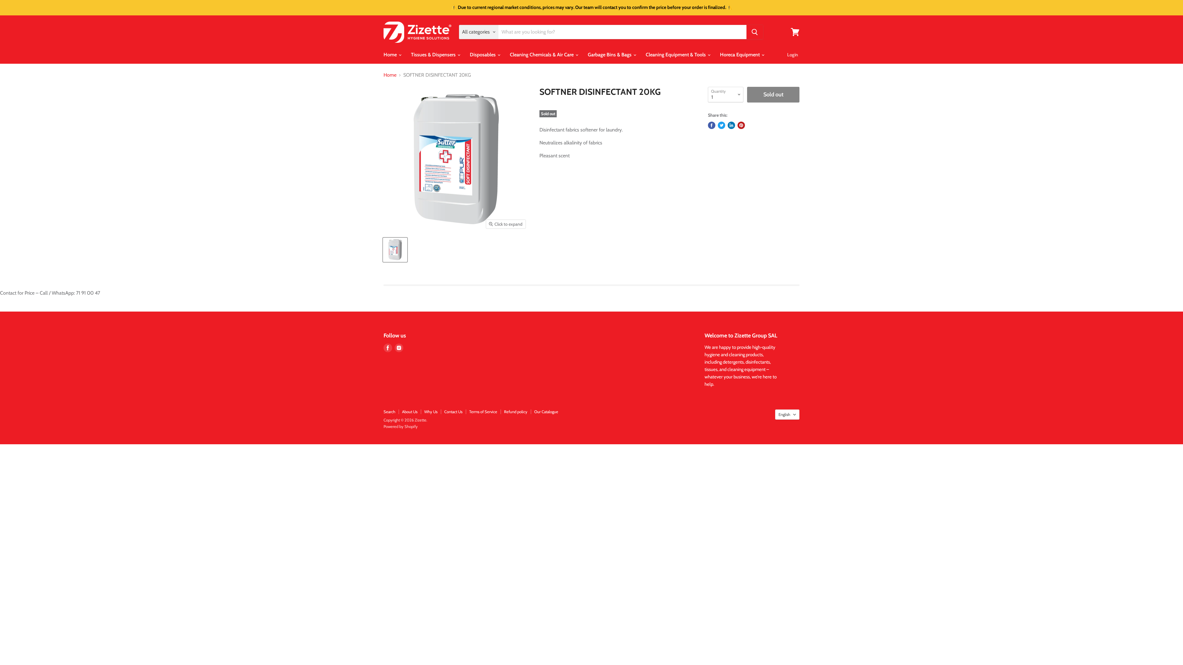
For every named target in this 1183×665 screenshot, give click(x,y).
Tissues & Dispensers (434, 55)
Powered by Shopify (401, 426)
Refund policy (515, 411)
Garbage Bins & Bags (610, 55)
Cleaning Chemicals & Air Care (542, 55)
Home (391, 55)
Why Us (430, 411)
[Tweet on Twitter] (721, 125)
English (784, 414)
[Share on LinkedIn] (731, 125)
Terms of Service (483, 411)
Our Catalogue (546, 411)
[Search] (754, 32)
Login (792, 55)
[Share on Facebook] (711, 125)
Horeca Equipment (740, 55)
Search (389, 411)
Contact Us (453, 411)
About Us (409, 411)
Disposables (483, 55)
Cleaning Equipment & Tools (676, 55)
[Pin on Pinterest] (741, 125)
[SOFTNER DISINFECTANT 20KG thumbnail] (395, 250)
